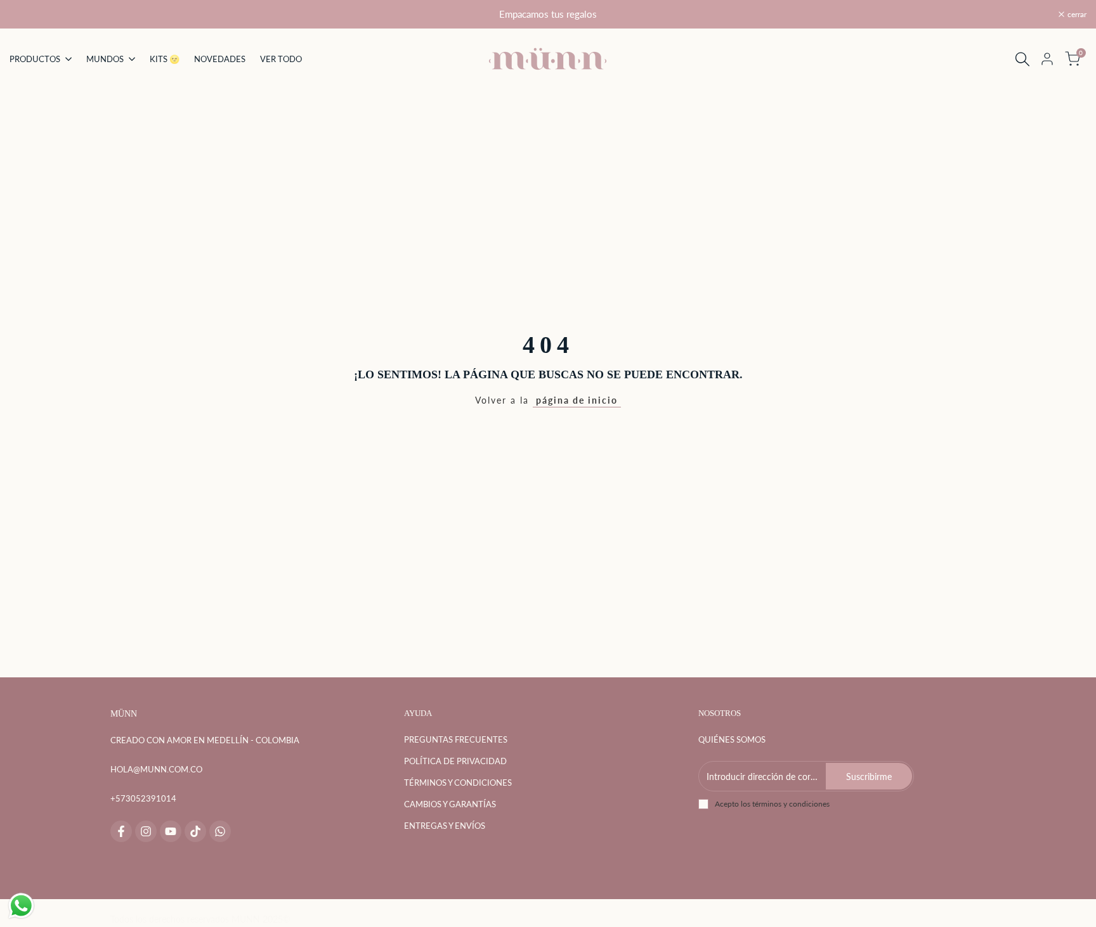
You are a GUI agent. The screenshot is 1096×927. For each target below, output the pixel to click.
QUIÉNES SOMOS (732, 739)
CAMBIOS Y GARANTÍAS (450, 804)
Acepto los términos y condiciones (772, 804)
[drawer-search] (1022, 59)
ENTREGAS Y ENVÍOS (444, 826)
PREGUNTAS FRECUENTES (455, 739)
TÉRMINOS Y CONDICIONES (458, 782)
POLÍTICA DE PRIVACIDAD (455, 761)
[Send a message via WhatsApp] (21, 906)
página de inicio (577, 400)
